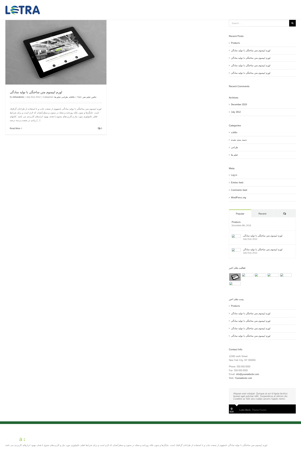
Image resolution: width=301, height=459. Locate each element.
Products (235, 43)
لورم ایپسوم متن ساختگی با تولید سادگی (36, 92)
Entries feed (237, 182)
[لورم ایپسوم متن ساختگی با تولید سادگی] (236, 236)
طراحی (64, 97)
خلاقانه (72, 97)
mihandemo (18, 97)
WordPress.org (238, 197)
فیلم (88, 97)
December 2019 (239, 104)
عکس (94, 97)
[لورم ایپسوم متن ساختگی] (235, 277)
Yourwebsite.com (243, 378)
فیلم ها (57, 97)
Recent (262, 213)
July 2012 (236, 112)
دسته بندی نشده (239, 140)
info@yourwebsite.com (247, 374)
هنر (84, 97)
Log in (234, 175)
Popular (240, 213)
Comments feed (239, 190)
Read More (15, 128)
